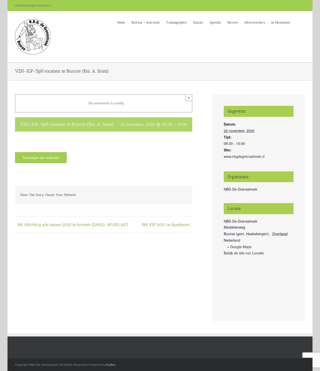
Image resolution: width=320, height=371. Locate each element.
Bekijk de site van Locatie (244, 252)
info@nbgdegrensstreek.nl (33, 5)
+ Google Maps (239, 246)
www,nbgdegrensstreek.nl (244, 156)
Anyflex (111, 364)
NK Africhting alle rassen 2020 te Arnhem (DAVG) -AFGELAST (73, 224)
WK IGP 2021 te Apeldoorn (166, 224)
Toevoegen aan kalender (41, 157)
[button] (297, 22)
